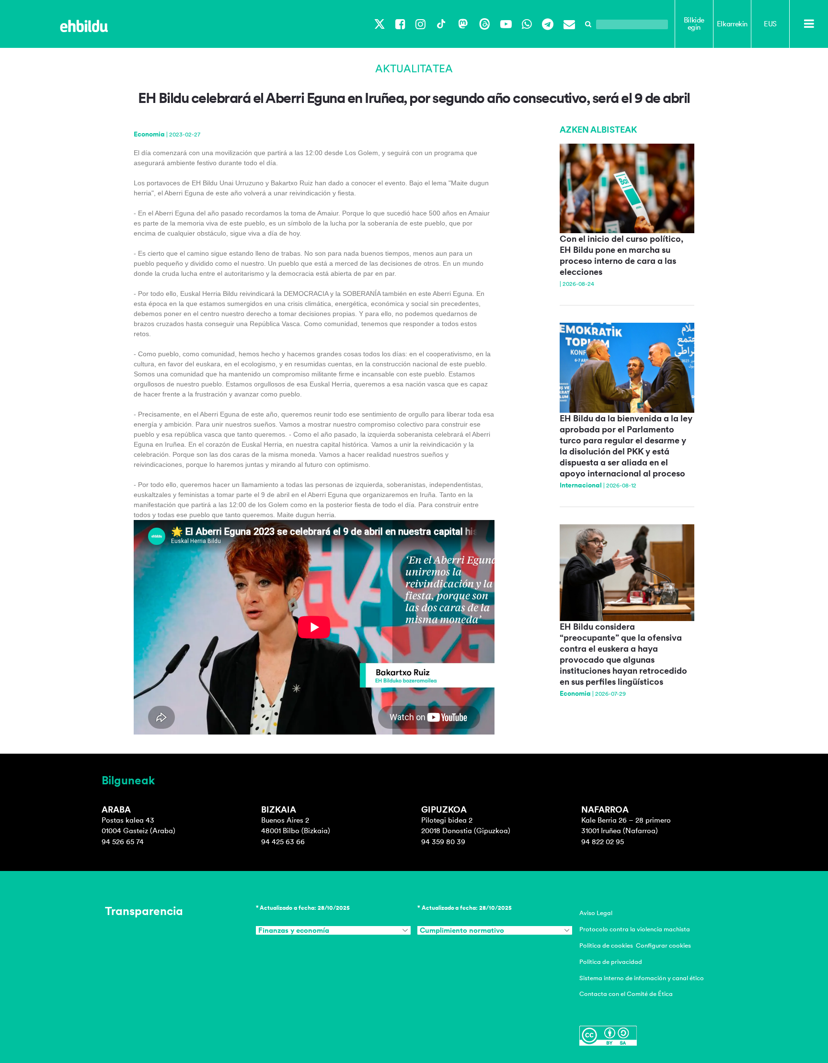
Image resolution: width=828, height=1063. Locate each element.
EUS (770, 24)
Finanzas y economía (293, 930)
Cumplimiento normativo (462, 930)
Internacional (581, 485)
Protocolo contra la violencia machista (634, 929)
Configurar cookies (663, 945)
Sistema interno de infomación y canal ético (641, 978)
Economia (149, 134)
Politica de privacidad (610, 961)
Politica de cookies (606, 945)
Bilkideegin (694, 24)
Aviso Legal (595, 912)
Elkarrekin (732, 24)
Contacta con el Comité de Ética (626, 993)
